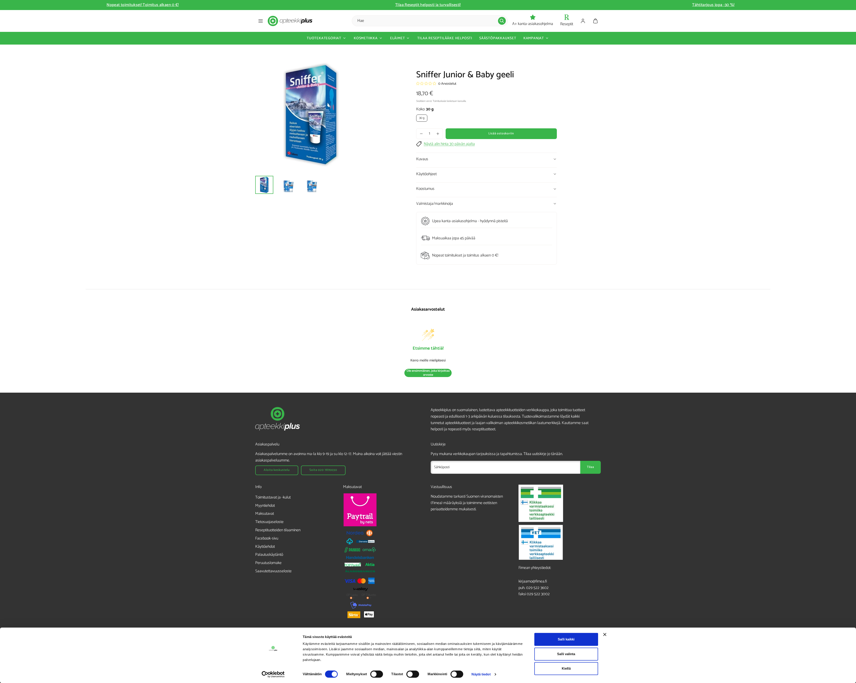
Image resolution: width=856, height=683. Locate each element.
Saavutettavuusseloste (273, 571)
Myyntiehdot (265, 505)
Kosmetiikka (366, 38)
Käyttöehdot (265, 546)
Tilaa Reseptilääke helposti (444, 38)
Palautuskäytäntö (269, 554)
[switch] (376, 674)
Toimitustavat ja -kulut (273, 497)
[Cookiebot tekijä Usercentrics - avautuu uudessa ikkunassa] (273, 674)
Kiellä (566, 668)
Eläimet (397, 38)
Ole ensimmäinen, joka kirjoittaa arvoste (428, 373)
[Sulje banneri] (604, 634)
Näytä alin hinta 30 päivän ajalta (449, 144)
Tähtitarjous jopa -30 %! (428, 5)
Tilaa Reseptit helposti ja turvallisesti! (142, 5)
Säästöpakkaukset (497, 38)
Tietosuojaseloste (269, 522)
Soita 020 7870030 (323, 470)
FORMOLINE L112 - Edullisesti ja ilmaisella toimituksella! (713, 5)
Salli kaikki (566, 639)
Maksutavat (264, 513)
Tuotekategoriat (324, 38)
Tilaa (590, 467)
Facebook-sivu (266, 538)
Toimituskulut (439, 101)
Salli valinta (566, 654)
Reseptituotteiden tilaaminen (277, 530)
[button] (260, 21)
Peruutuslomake (268, 563)
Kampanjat (533, 38)
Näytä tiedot (480, 674)
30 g (421, 118)
